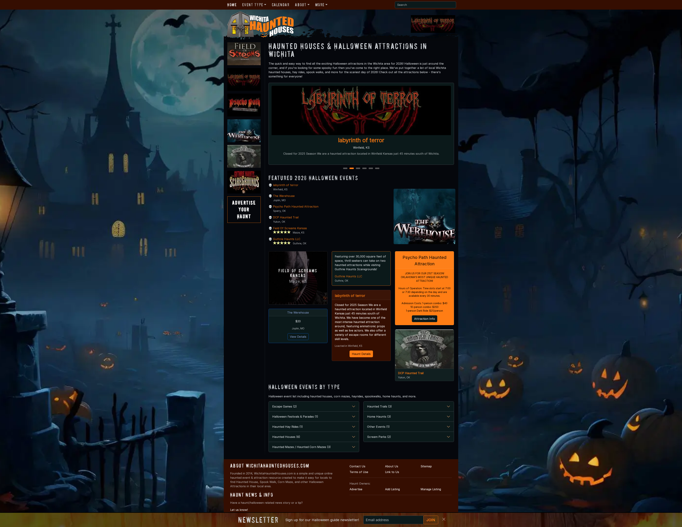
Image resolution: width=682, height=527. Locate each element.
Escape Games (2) (284, 406)
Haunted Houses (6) (286, 437)
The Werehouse (361, 140)
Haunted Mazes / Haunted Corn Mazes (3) (301, 447)
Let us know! (239, 510)
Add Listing (392, 489)
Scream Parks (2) (379, 437)
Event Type (252, 4)
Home (232, 4)
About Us (391, 466)
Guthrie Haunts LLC (286, 239)
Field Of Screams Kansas (290, 228)
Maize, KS (298, 281)
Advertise (356, 489)
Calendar (280, 4)
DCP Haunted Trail (286, 217)
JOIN (430, 520)
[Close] (444, 519)
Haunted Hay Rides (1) (287, 426)
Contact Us (357, 466)
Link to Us (392, 472)
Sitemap (426, 466)
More (319, 4)
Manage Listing (431, 489)
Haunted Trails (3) (379, 406)
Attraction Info (424, 318)
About (300, 4)
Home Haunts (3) (379, 416)
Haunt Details (361, 354)
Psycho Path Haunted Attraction (295, 206)
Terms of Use (359, 472)
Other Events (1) (378, 426)
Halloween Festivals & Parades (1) (295, 416)
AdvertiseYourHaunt (244, 209)
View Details (298, 336)
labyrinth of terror (285, 185)
